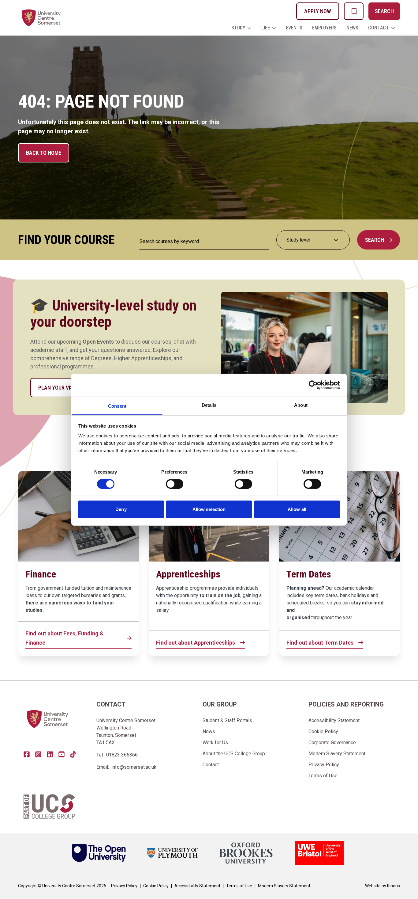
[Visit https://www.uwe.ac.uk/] (319, 853)
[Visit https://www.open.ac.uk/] (99, 853)
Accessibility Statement (334, 720)
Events (294, 28)
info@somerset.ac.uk (133, 767)
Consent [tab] (117, 405)
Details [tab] (209, 404)
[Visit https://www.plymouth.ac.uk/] (172, 853)
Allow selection (209, 509)
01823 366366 (122, 755)
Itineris (393, 885)
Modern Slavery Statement (336, 753)
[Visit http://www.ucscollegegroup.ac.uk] (49, 806)
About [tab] (301, 404)
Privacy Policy (323, 765)
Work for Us (215, 742)
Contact (378, 28)
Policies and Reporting (346, 704)
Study (238, 28)
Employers (324, 28)
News (352, 28)
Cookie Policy (323, 731)
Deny (120, 509)
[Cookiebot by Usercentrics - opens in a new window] (313, 385)
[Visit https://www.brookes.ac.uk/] (246, 853)
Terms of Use (323, 776)
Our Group (220, 704)
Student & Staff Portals (227, 720)
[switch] (174, 484)
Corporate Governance (332, 742)
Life (265, 28)
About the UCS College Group (234, 753)
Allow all (297, 509)
